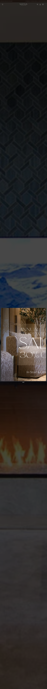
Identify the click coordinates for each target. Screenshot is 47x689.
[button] (2, 4)
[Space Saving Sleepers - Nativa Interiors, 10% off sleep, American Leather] (23, 344)
